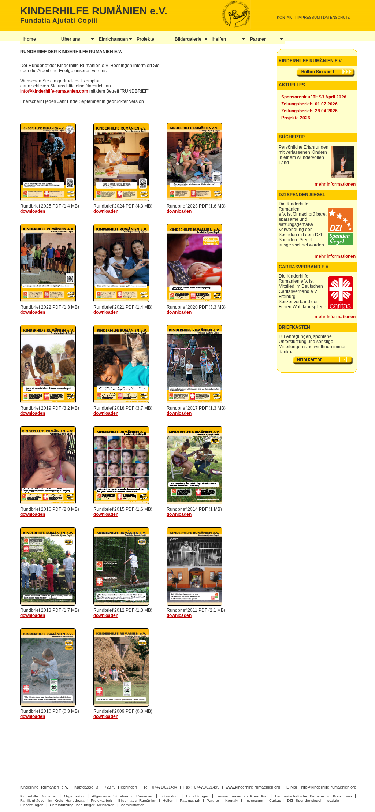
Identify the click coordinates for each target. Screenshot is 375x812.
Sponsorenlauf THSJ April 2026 (313, 97)
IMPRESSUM (308, 17)
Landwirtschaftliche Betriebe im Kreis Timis (313, 796)
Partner (258, 39)
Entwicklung (170, 796)
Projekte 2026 (295, 117)
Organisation (75, 796)
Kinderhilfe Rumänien (39, 796)
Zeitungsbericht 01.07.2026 (309, 104)
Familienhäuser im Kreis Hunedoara (52, 800)
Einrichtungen (113, 39)
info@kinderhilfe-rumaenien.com (54, 91)
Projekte (145, 39)
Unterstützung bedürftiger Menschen (82, 805)
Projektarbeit (101, 800)
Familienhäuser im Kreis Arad (242, 796)
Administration (133, 805)
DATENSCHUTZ (336, 17)
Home (29, 39)
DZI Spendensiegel (304, 800)
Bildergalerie (188, 39)
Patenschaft (190, 800)
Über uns (70, 39)
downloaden (32, 211)
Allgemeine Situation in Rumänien (122, 796)
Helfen (219, 39)
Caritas (275, 800)
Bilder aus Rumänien (137, 800)
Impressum (254, 800)
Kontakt (231, 800)
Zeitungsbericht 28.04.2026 (309, 110)
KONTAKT (285, 17)
